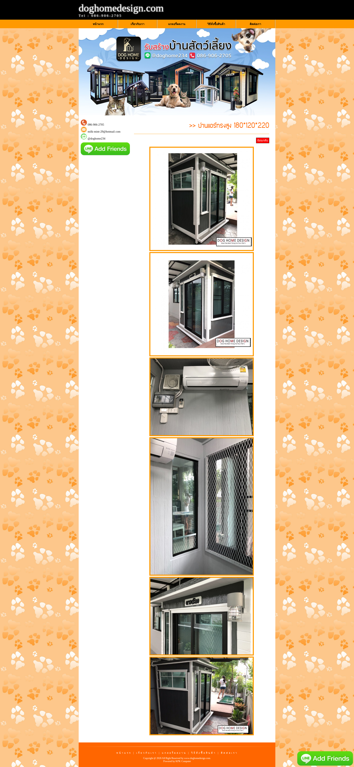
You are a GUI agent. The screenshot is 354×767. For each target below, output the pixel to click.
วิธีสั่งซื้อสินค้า (203, 752)
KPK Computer (183, 761)
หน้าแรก (124, 752)
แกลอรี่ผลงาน (174, 752)
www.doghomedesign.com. (197, 758)
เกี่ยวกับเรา (146, 752)
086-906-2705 (106, 15)
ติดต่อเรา (229, 752)
